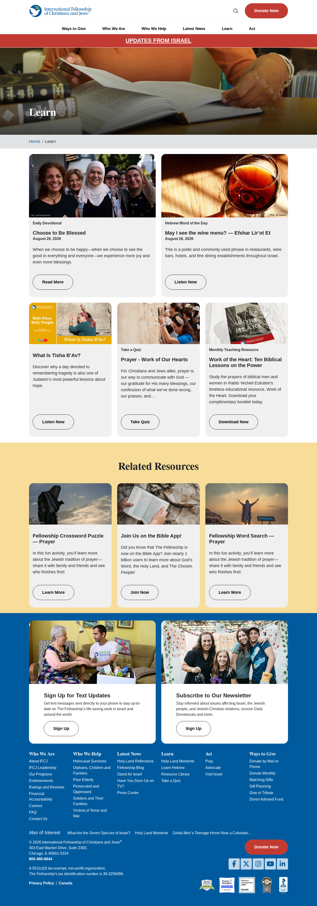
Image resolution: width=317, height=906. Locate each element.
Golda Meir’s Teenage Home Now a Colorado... (212, 833)
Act (252, 28)
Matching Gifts (261, 780)
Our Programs (40, 774)
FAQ (32, 812)
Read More (53, 282)
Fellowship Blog (130, 768)
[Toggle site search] (235, 10)
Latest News (194, 28)
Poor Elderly (83, 780)
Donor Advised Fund (266, 799)
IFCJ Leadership (42, 768)
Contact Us (38, 819)
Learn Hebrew (173, 768)
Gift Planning (260, 786)
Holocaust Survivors (89, 761)
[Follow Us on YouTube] (270, 864)
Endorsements (41, 781)
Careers (35, 806)
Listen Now (186, 282)
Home (34, 141)
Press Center (128, 793)
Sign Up (61, 728)
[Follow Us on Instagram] (258, 864)
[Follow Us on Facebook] (234, 864)
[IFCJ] (60, 10)
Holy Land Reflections (135, 761)
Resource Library (175, 774)
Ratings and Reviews (46, 787)
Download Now (234, 422)
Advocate (213, 768)
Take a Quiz (171, 781)
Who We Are (113, 28)
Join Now (139, 592)
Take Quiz (140, 422)
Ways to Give (74, 28)
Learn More (53, 592)
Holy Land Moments (177, 761)
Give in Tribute (261, 793)
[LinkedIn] (282, 864)
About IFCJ (38, 761)
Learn (227, 28)
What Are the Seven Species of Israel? (98, 833)
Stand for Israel (129, 774)
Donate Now (266, 10)
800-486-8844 (40, 859)
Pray (209, 761)
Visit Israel (214, 774)
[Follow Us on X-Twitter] (246, 864)
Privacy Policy (41, 883)
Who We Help (154, 28)
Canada (65, 883)
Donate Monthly (262, 773)
